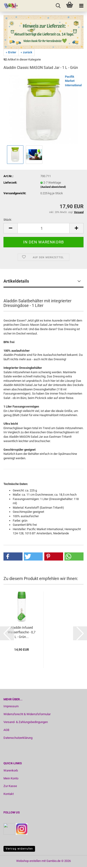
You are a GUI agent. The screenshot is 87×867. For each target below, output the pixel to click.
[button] (10, 228)
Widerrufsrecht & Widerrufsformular (27, 714)
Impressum (11, 706)
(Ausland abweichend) (53, 186)
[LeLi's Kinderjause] (10, 6)
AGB (6, 730)
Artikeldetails (16, 281)
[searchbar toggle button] (58, 6)
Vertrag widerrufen (19, 848)
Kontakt (8, 794)
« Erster (11, 52)
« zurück (26, 52)
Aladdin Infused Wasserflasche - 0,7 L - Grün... (21, 632)
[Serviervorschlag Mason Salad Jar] (43, 109)
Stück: (7, 219)
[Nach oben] (74, 860)
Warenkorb (10, 770)
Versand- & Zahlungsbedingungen (25, 722)
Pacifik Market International (73, 81)
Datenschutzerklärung (17, 738)
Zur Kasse (10, 786)
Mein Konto (10, 778)
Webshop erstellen (28, 861)
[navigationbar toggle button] (81, 6)
